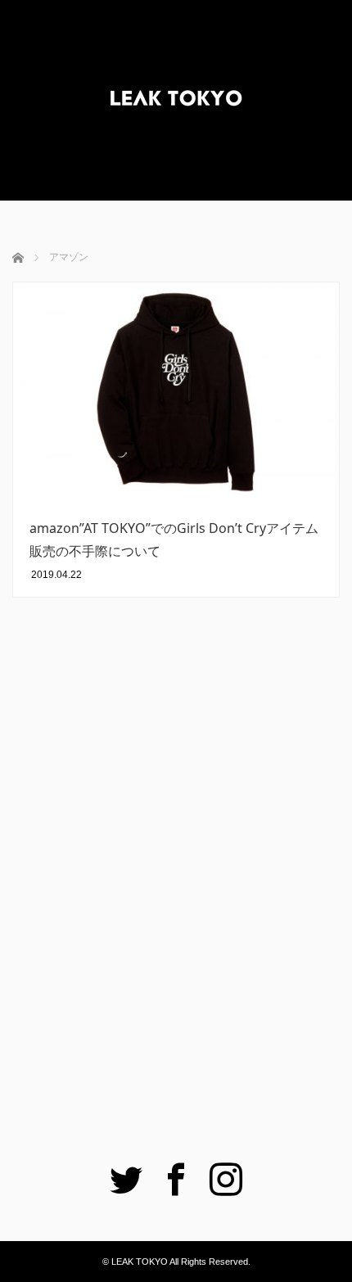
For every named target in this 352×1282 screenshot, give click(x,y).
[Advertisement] (176, 888)
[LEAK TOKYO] (176, 100)
